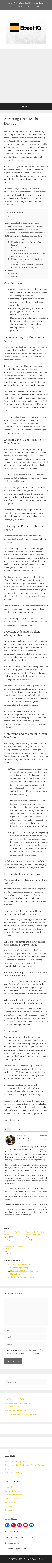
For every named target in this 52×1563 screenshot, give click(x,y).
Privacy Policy (39, 3)
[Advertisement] (26, 76)
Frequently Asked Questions (18, 239)
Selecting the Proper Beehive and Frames (23, 229)
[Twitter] (45, 1138)
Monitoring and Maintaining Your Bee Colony (25, 236)
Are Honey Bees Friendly (16, 1410)
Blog (7, 1469)
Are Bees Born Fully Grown (17, 1403)
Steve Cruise (23, 1135)
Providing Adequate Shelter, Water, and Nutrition (26, 233)
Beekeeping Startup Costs (22, 1267)
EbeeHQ (19, 1143)
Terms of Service (10, 7)
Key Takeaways (13, 220)
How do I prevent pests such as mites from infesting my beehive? (26, 260)
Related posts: (16, 276)
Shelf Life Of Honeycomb (22, 1277)
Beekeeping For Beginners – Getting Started (24, 1465)
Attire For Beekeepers (20, 1264)
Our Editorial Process (25, 7)
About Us (9, 1487)
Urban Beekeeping (13, 1472)
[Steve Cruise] (10, 1144)
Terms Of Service (12, 1498)
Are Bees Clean (12, 1407)
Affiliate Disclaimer (42, 7)
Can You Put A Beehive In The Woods (21, 1414)
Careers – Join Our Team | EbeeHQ (19, 3)
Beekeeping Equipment (15, 1461)
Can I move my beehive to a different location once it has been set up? (27, 249)
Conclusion (11, 270)
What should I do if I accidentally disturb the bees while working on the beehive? (27, 266)
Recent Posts (18, 1130)
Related (14, 274)
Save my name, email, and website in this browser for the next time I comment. (25, 1352)
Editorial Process (12, 1491)
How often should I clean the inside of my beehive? (26, 243)
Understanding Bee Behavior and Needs (23, 223)
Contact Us (10, 1510)
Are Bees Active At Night (16, 1399)
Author (7, 1130)
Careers (8, 1506)
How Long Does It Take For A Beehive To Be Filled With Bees (13, 1246)
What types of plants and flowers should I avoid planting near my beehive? (28, 255)
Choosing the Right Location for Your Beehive (25, 226)
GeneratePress (37, 1559)
